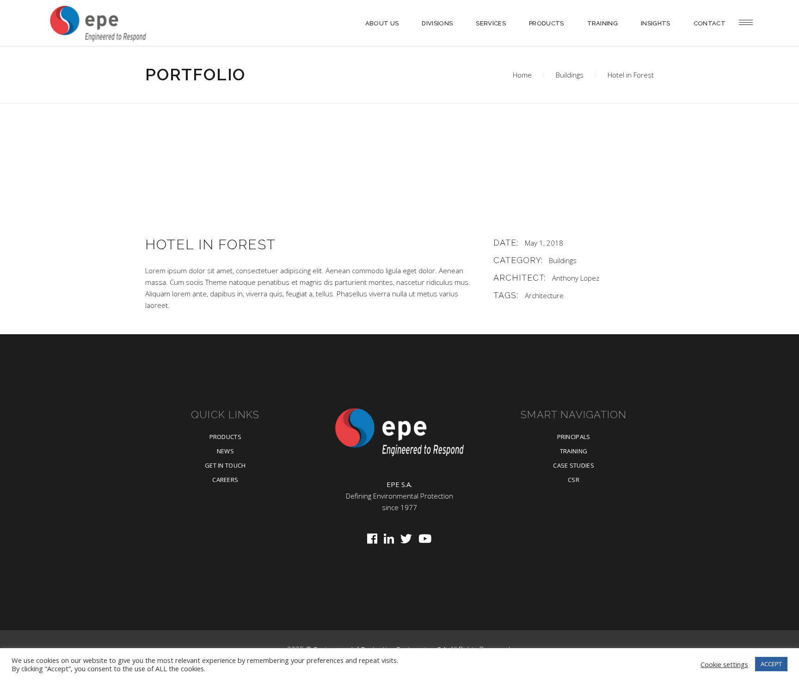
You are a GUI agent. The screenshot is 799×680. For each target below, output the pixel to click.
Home (522, 74)
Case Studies (573, 465)
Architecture (544, 295)
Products (225, 437)
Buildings (570, 74)
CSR (573, 479)
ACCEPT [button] (771, 664)
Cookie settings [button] (724, 664)
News (225, 451)
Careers (225, 479)
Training (574, 451)
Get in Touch (225, 465)
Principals (573, 437)
